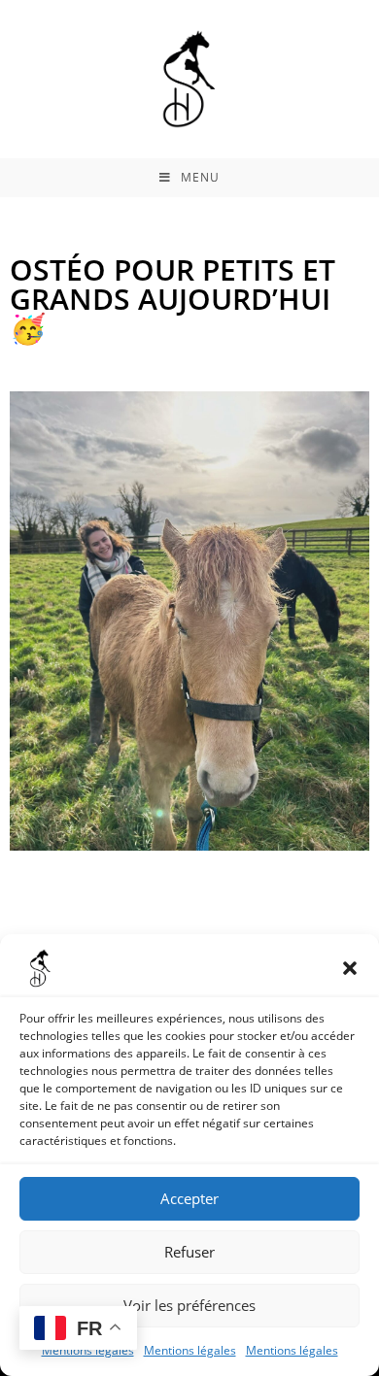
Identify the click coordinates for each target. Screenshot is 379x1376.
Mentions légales (190, 1350)
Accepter (189, 1198)
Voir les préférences (189, 1305)
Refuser (189, 1251)
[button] (350, 968)
